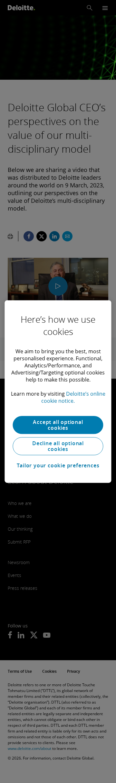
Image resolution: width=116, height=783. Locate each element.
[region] (58, 391)
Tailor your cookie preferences (58, 465)
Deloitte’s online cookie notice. (73, 397)
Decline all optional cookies (58, 446)
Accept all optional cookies (58, 425)
